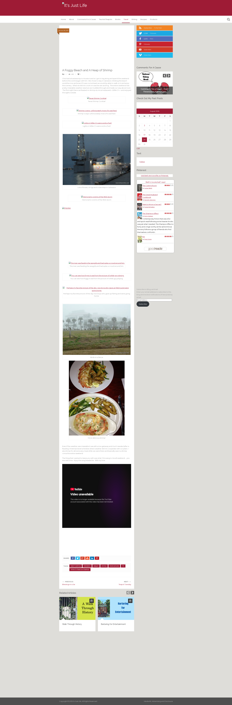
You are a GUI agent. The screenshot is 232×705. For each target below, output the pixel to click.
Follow (142, 162)
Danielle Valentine (150, 200)
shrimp (104, 566)
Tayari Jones (148, 239)
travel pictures (114, 566)
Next (132, 592)
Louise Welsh (148, 188)
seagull (96, 566)
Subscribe (143, 304)
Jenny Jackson (148, 216)
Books (117, 19)
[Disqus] (96, 664)
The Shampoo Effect (150, 213)
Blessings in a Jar (68, 584)
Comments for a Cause (86, 19)
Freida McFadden (149, 207)
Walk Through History (72, 624)
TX (123, 566)
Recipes (143, 19)
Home (63, 19)
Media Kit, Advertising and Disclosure (158, 701)
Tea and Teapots (105, 19)
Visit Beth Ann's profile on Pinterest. (155, 176)
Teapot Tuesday (125, 584)
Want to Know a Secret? (151, 204)
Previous (128, 592)
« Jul (138, 148)
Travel (126, 19)
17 (144, 135)
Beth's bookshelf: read (155, 182)
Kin (143, 237)
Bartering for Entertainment (113, 624)
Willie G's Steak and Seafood (80, 569)
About (71, 19)
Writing (134, 19)
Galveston (87, 566)
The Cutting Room (149, 186)
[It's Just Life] (74, 5)
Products (153, 19)
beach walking (75, 566)
